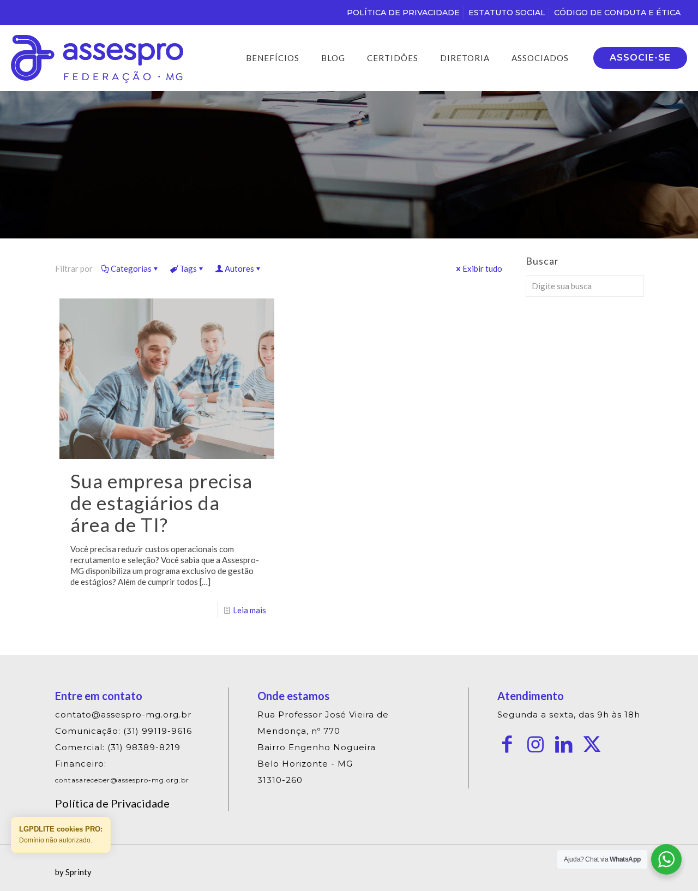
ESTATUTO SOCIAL (506, 12)
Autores (239, 268)
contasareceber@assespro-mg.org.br (122, 780)
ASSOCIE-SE (640, 57)
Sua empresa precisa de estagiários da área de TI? (161, 502)
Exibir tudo (482, 268)
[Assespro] (97, 58)
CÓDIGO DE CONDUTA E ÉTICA (617, 12)
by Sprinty (73, 872)
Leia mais (249, 610)
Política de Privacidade (112, 803)
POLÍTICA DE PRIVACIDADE (403, 12)
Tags (188, 268)
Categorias (131, 268)
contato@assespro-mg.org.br (123, 714)
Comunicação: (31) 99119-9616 (123, 731)
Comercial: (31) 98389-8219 (117, 747)
